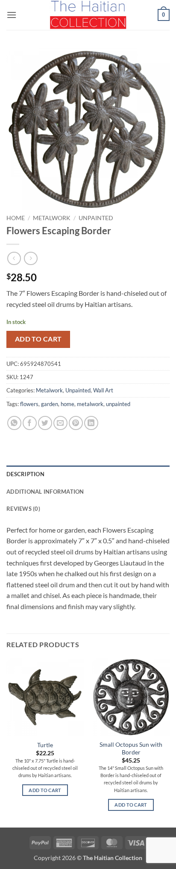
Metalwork (51, 218)
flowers (29, 404)
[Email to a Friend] (60, 423)
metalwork (90, 404)
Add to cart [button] (45, 790)
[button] (11, 14)
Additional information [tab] (45, 491)
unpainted (118, 404)
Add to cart (38, 339)
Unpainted (96, 218)
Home (15, 218)
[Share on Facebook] (30, 423)
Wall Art (103, 390)
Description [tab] (25, 474)
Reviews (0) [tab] (23, 508)
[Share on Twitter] (45, 423)
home (67, 404)
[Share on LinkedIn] (91, 423)
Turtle (45, 745)
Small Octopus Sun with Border (131, 748)
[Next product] (14, 258)
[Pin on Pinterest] (76, 423)
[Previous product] (30, 258)
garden (49, 404)
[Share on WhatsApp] (14, 423)
